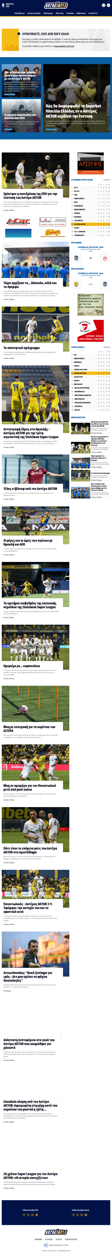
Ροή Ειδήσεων (19, 13)
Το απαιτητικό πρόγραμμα (22, 348)
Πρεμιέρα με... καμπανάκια (22, 666)
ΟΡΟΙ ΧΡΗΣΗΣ (49, 1239)
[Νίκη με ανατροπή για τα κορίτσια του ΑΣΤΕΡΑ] (35, 708)
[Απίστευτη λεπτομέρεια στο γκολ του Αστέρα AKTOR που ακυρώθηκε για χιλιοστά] (35, 1021)
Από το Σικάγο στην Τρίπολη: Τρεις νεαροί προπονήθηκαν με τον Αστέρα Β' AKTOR (20, 75)
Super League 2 (78, 347)
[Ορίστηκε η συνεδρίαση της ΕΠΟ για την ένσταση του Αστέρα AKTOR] (35, 175)
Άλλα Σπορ (60, 13)
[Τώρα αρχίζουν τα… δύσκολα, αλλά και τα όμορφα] (35, 264)
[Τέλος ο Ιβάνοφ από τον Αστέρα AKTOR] (35, 473)
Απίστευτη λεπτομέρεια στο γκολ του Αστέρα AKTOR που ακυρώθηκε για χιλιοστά (29, 1044)
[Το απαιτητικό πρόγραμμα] (35, 329)
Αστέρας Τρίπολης (34, 13)
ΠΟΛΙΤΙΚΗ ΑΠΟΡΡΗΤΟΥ (71, 1239)
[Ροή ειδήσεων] (103, 5)
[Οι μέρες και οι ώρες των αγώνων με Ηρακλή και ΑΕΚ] (35, 525)
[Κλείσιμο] (107, 32)
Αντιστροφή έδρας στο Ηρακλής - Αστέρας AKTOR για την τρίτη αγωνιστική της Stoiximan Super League (31, 433)
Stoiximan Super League (82, 180)
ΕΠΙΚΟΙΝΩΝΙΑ (38, 1239)
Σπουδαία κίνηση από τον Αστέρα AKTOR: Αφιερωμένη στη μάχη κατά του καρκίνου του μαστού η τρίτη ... (30, 1105)
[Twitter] (28, 1215)
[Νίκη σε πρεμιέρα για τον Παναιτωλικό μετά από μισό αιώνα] (35, 767)
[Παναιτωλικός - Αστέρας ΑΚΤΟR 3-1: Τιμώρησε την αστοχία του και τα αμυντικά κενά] (35, 889)
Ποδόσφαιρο (48, 13)
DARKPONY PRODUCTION (64, 1251)
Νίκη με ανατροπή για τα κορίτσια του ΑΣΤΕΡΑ (29, 729)
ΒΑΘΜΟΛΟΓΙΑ (107, 180)
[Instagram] (32, 1215)
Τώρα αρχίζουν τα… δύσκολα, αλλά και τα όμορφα (30, 285)
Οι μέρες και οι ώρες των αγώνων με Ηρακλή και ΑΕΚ (28, 542)
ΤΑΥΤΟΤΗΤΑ (59, 1239)
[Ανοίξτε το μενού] (108, 5)
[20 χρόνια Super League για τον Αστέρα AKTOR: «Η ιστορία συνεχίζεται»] (35, 1153)
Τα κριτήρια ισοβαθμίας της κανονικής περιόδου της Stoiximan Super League (30, 605)
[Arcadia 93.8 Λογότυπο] (56, 5)
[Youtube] (36, 1215)
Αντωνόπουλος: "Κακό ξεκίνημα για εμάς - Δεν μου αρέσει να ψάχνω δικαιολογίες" (28, 977)
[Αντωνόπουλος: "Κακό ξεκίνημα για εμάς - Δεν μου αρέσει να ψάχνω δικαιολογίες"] (35, 954)
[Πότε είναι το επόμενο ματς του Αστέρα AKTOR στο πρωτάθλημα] (35, 829)
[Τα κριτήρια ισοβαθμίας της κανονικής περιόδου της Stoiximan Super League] (35, 584)
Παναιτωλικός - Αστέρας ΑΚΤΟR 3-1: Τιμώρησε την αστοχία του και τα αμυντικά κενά (28, 908)
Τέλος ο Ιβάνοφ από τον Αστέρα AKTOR (30, 489)
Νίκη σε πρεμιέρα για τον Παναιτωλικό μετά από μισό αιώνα (30, 788)
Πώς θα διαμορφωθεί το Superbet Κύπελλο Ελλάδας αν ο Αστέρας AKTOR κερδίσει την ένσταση (73, 111)
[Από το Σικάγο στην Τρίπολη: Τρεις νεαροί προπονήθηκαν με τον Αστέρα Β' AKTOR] (80, 493)
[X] (77, 1215)
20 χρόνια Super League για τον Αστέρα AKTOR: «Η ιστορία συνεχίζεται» (31, 1176)
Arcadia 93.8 (93, 13)
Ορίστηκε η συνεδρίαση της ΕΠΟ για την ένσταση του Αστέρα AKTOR (30, 196)
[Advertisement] (18, 222)
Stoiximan (70, 13)
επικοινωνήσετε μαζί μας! (64, 46)
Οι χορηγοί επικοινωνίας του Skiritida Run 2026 (20, 116)
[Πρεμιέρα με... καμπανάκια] (35, 647)
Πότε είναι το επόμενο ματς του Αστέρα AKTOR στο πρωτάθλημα (30, 850)
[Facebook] (24, 1215)
